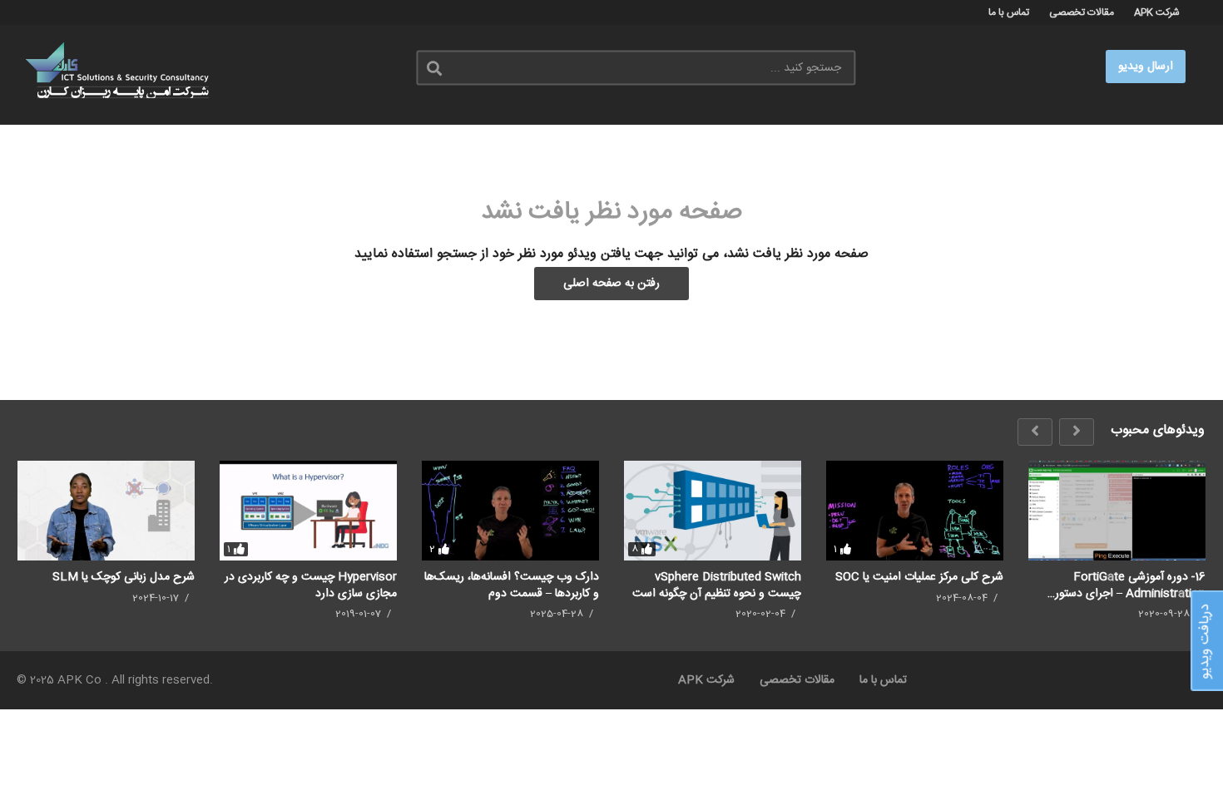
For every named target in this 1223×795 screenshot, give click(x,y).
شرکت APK (1157, 12)
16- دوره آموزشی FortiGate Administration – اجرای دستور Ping (1130, 585)
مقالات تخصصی (1081, 12)
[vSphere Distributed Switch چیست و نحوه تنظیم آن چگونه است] (712, 510)
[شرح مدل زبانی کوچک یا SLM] (106, 510)
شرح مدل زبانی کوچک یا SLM (123, 577)
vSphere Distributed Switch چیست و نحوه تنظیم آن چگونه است (716, 585)
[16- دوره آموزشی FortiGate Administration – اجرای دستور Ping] (1117, 510)
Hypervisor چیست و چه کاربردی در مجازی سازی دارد (311, 585)
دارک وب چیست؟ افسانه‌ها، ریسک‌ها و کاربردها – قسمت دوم (511, 585)
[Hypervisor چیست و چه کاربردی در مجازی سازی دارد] (308, 510)
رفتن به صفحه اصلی (611, 284)
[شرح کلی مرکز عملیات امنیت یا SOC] (914, 510)
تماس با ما (1008, 12)
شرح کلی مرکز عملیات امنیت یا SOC (919, 577)
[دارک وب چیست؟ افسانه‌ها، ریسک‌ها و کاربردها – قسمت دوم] (510, 510)
